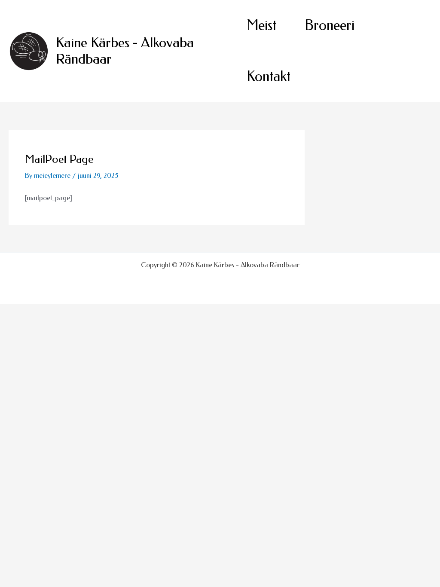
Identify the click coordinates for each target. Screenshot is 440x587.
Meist (261, 25)
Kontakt (268, 76)
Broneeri (329, 25)
